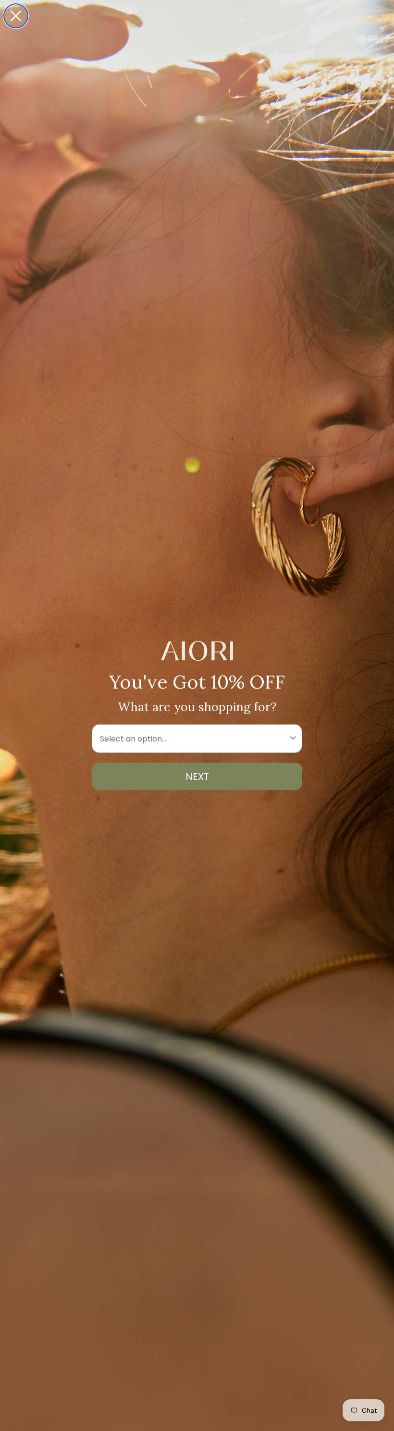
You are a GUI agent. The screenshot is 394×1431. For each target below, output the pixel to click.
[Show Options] (293, 739)
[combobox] (194, 739)
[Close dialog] (16, 16)
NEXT (197, 776)
